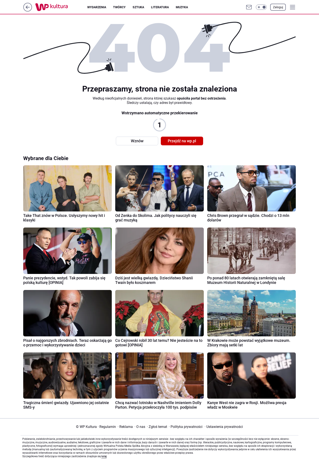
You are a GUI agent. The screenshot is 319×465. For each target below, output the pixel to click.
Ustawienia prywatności (224, 427)
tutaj (104, 456)
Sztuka (138, 7)
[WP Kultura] (61, 7)
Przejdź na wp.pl (182, 141)
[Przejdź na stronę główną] (27, 10)
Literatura (160, 7)
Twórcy (119, 7)
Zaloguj (278, 7)
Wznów (137, 141)
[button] (261, 7)
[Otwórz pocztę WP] (248, 7)
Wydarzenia (96, 7)
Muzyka (182, 7)
